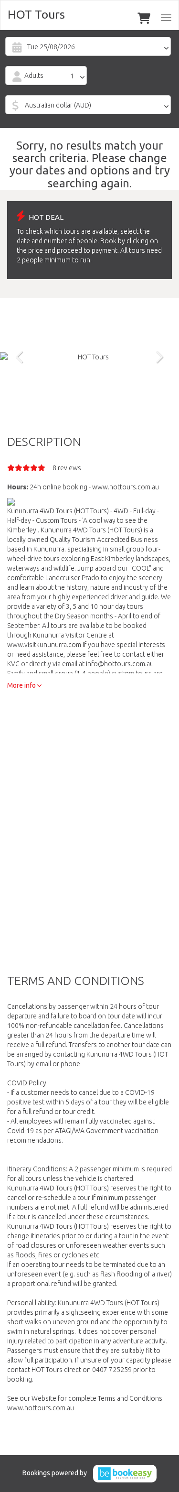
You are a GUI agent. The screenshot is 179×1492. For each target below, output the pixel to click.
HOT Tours (36, 14)
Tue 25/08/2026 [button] (51, 47)
